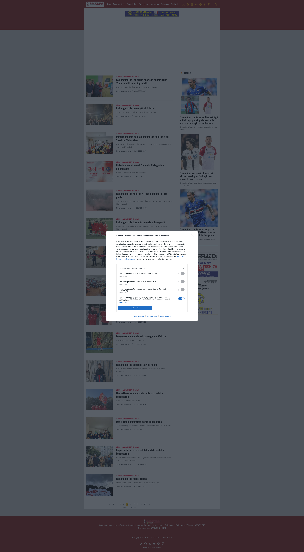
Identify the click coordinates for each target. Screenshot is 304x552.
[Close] (193, 236)
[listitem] (152, 268)
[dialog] (152, 276)
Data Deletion (138, 316)
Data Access (152, 316)
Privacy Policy (165, 316)
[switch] (181, 273)
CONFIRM (135, 308)
